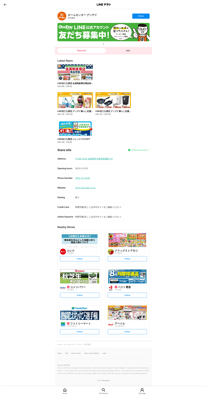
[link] (61, 16)
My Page (142, 393)
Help (66, 353)
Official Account (139, 150)
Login (104, 353)
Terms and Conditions (91, 353)
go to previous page (5, 4)
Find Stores (103, 393)
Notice (59, 353)
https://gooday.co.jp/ (85, 187)
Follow (141, 17)
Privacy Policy (76, 353)
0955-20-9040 (82, 178)
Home (65, 393)
